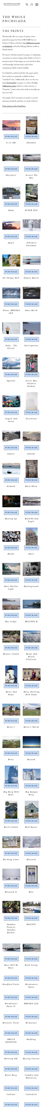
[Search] (27, 4)
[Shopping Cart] (32, 4)
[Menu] (36, 4)
